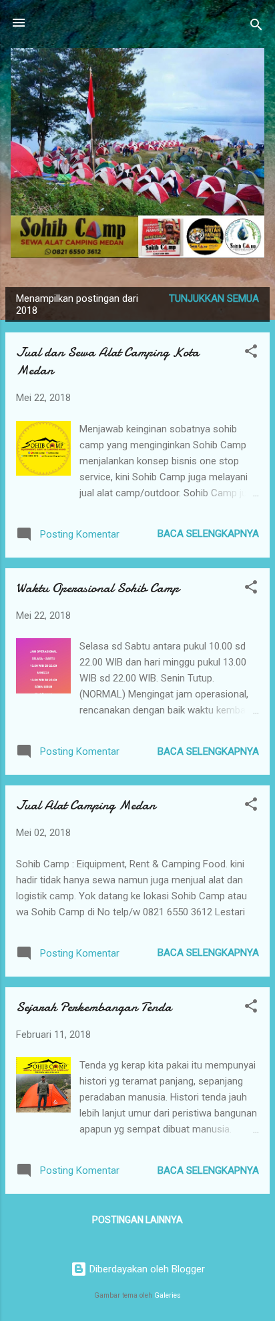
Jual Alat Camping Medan (86, 805)
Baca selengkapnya (208, 534)
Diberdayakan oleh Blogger (146, 1269)
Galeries (167, 1295)
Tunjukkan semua (214, 298)
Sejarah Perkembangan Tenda (94, 1007)
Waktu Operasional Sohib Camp (97, 588)
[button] (251, 353)
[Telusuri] (256, 27)
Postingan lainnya (137, 1219)
